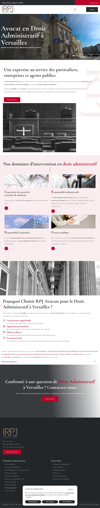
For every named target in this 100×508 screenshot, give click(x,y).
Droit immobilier (41, 351)
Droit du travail (78, 354)
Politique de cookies (59, 470)
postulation (16, 357)
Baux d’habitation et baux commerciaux (79, 351)
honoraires (36, 357)
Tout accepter (67, 502)
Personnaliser (33, 502)
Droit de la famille (65, 354)
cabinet (23, 89)
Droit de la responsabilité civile (36, 354)
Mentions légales (58, 467)
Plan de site (56, 473)
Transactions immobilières (56, 351)
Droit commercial (52, 354)
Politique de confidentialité (61, 464)
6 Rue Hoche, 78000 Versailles (12, 3)
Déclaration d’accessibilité (61, 479)
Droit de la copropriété (12, 476)
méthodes (7, 357)
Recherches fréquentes (60, 476)
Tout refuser (50, 502)
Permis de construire (18, 354)
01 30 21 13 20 (93, 3)
